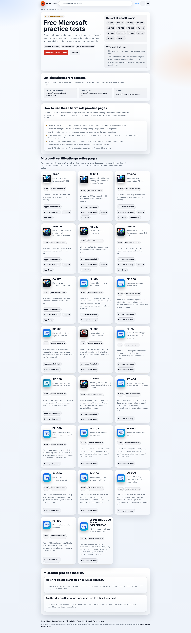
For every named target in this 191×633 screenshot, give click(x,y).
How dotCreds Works (89, 621)
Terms (79, 621)
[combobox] (97, 3)
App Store (48, 217)
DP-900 (111, 33)
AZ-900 (130, 23)
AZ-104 (131, 28)
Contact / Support (58, 621)
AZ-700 (121, 38)
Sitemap (101, 621)
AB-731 (121, 28)
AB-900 (140, 23)
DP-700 (121, 33)
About (48, 621)
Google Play (134, 217)
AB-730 (111, 28)
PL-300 (131, 33)
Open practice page (51, 212)
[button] (148, 3)
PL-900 (141, 28)
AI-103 (140, 33)
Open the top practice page (56, 53)
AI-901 (110, 23)
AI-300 (120, 23)
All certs (75, 53)
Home (43, 9)
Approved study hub (52, 207)
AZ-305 (111, 38)
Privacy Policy (70, 621)
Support (66, 212)
